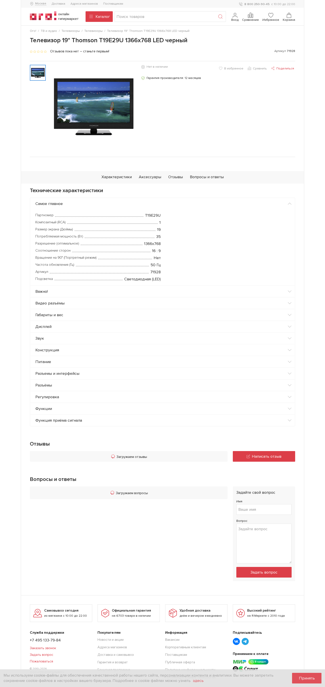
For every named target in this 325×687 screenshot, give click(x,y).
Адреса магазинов (84, 4)
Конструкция (47, 350)
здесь (198, 680)
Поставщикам (113, 4)
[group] (93, 106)
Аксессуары (150, 176)
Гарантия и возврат (113, 662)
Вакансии (172, 639)
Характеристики (116, 176)
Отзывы (175, 176)
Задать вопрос (263, 572)
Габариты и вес (49, 314)
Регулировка (47, 396)
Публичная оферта (180, 662)
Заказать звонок (43, 648)
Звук (39, 338)
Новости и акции (111, 639)
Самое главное (49, 203)
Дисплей (43, 326)
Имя (239, 501)
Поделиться (285, 68)
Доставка (58, 4)
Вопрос (241, 521)
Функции (43, 408)
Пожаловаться (41, 661)
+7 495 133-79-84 (45, 640)
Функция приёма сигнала (58, 420)
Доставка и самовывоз (116, 655)
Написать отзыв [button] (266, 456)
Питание (43, 361)
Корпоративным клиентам (185, 647)
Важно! (41, 291)
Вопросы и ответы (207, 176)
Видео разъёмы (50, 303)
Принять (307, 678)
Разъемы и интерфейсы (57, 373)
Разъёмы (43, 385)
